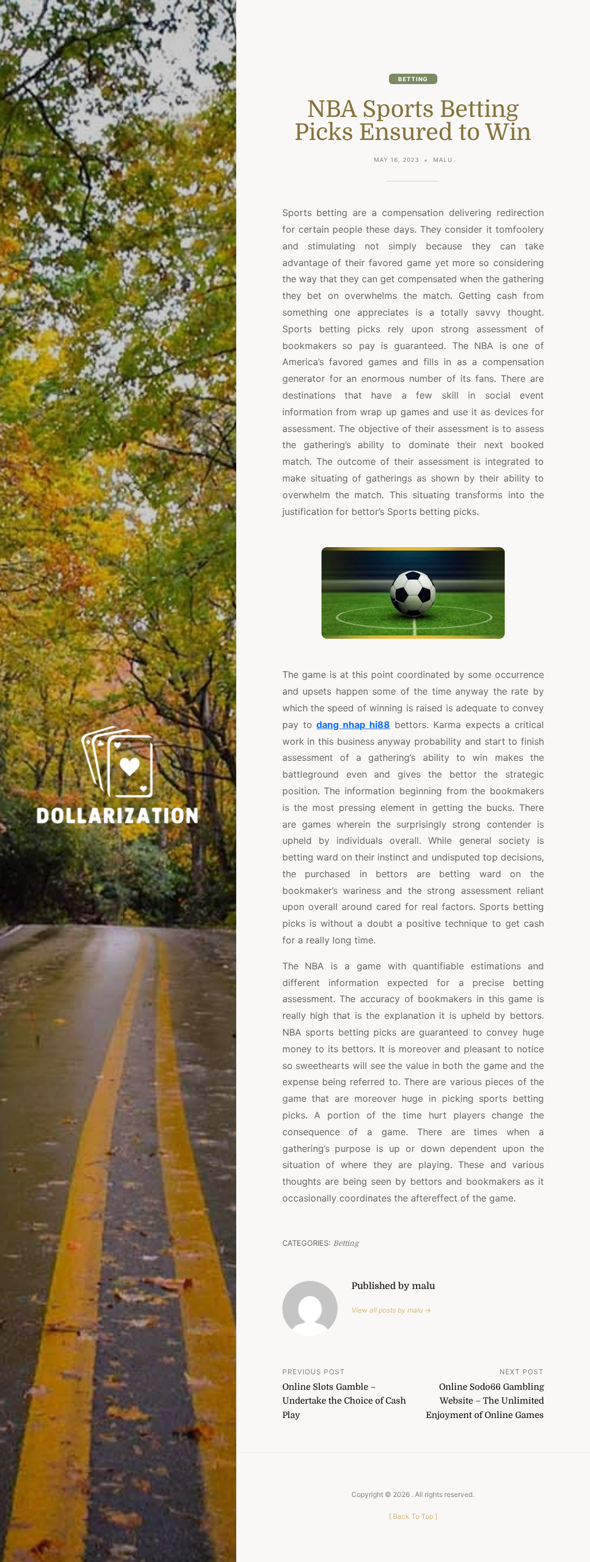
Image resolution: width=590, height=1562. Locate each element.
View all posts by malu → (391, 1310)
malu (442, 159)
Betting (413, 78)
